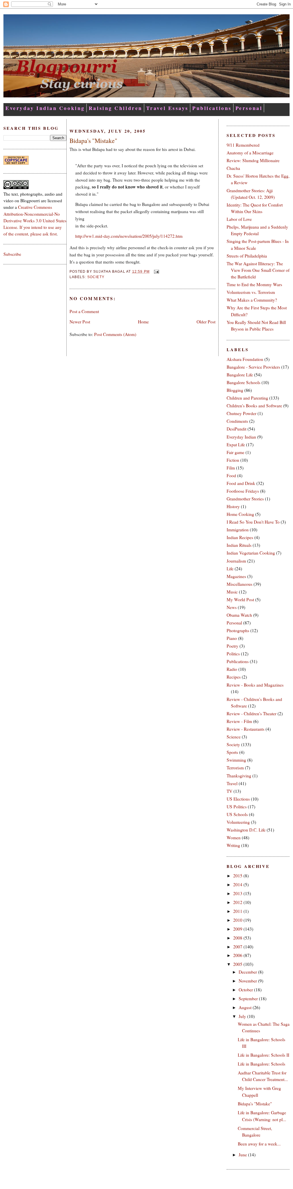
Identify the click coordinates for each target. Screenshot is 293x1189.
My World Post (240, 599)
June (243, 1154)
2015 (238, 876)
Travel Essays (167, 108)
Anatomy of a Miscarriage (250, 153)
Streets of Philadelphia (247, 256)
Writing (233, 845)
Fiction (233, 460)
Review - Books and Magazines (255, 685)
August (246, 1007)
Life (230, 568)
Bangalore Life (240, 375)
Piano (232, 638)
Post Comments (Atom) (115, 334)
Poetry (232, 646)
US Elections (238, 799)
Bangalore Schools (243, 382)
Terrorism (235, 768)
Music (232, 592)
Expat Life (236, 444)
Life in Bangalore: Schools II (263, 1055)
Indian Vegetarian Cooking (251, 553)
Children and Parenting (247, 398)
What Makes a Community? (252, 300)
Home (143, 322)
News (232, 607)
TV (229, 791)
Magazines (236, 576)
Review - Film (239, 721)
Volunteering (238, 822)
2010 (238, 920)
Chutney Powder (241, 413)
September (249, 998)
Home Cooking (240, 514)
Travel (232, 783)
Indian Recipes (240, 537)
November (248, 981)
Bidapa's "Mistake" (93, 140)
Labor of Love (239, 219)
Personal (248, 108)
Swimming (236, 760)
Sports (232, 752)
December (248, 972)
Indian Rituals (239, 545)
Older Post (206, 322)
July (243, 1016)
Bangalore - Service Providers (253, 367)
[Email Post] (155, 272)
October (246, 990)
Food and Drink (241, 483)
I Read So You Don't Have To (253, 522)
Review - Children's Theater (251, 713)
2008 (238, 938)
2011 (238, 911)
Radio (232, 669)
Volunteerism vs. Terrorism (251, 292)
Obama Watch (239, 615)
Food (231, 475)
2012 (238, 902)
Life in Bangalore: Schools (261, 1064)
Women (234, 837)
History (233, 506)
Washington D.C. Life (246, 830)
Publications (212, 108)
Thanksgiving (239, 776)
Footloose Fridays (243, 491)
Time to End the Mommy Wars (254, 284)
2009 (238, 929)
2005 (238, 964)
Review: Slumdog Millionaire (253, 160)
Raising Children (115, 108)
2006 (238, 955)
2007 (238, 947)
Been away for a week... (259, 1144)
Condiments (237, 421)
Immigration (238, 529)
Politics (233, 654)
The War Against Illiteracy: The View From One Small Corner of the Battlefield (258, 270)
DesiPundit (236, 429)
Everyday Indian (241, 437)
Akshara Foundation (245, 359)
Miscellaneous (239, 584)
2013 (238, 893)
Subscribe (12, 254)
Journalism (236, 561)
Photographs (238, 630)
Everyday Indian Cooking (45, 108)
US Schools (237, 814)
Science (234, 737)
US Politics (237, 806)
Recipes (234, 677)
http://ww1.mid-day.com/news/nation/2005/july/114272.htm (129, 236)
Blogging (235, 390)
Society (95, 277)
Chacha (233, 168)
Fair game (235, 452)
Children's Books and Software (254, 405)
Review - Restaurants (245, 729)
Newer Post (80, 322)
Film (231, 468)
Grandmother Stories (245, 499)
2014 (238, 884)
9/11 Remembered (243, 145)
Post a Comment (84, 311)
